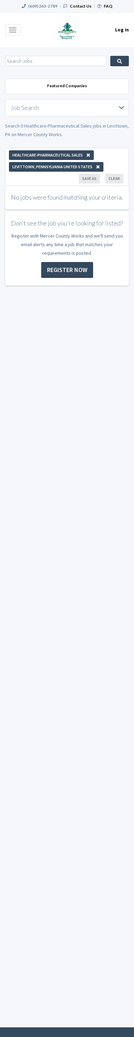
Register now (67, 270)
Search (119, 61)
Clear (114, 178)
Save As (89, 178)
